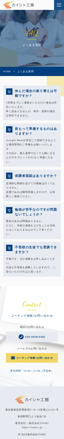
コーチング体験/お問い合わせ (34, 357)
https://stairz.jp (32, 427)
